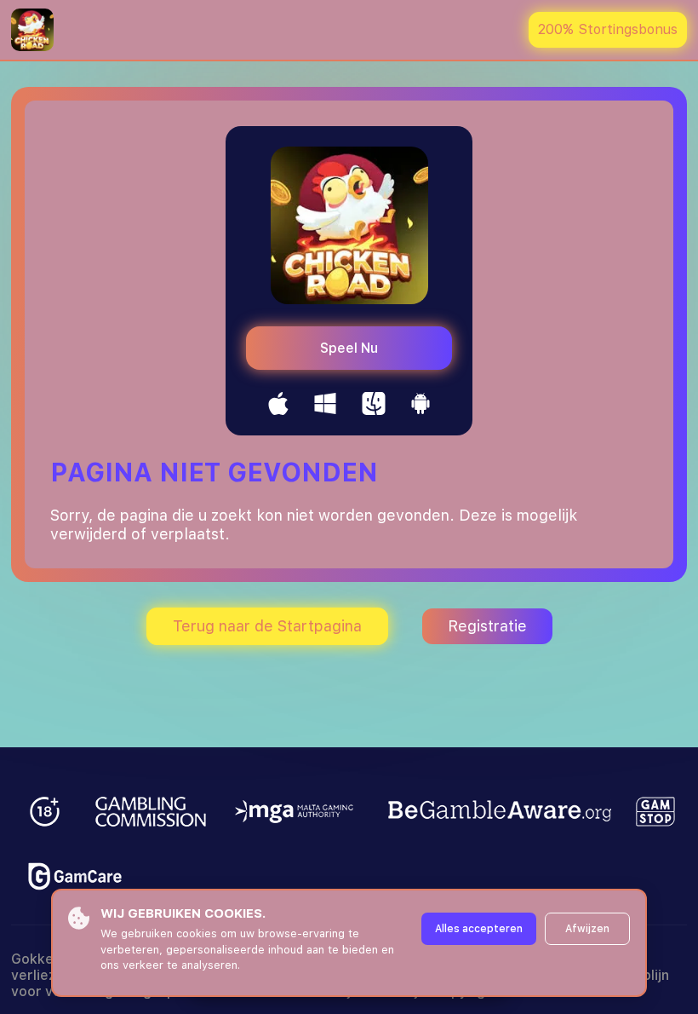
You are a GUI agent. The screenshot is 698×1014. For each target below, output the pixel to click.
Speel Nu (349, 348)
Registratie (487, 626)
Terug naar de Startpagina (267, 626)
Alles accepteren (479, 929)
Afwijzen (587, 929)
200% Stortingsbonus (608, 29)
